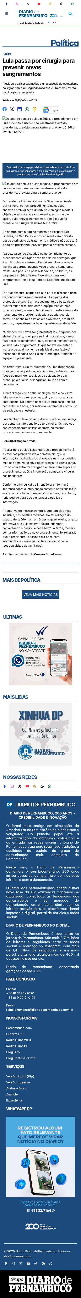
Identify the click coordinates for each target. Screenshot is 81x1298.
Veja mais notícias (40, 594)
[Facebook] (8, 3)
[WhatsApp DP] (72, 3)
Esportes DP (14, 1034)
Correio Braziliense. (48, 554)
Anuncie (12, 1094)
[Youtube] (39, 3)
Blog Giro (13, 1052)
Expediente (14, 1100)
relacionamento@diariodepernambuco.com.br (40, 1010)
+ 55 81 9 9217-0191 (20, 998)
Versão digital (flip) (20, 1076)
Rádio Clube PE (17, 1046)
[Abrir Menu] (6, 13)
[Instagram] (17, 3)
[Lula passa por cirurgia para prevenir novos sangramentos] (4, 109)
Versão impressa (18, 1082)
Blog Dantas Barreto (21, 1058)
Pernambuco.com (19, 1028)
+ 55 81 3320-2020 (20, 993)
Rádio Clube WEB (18, 1040)
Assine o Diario (16, 1088)
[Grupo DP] (40, 1284)
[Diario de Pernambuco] (40, 14)
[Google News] (61, 3)
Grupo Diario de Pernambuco (36, 1251)
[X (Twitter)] (28, 3)
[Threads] (50, 3)
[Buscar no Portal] (70, 14)
